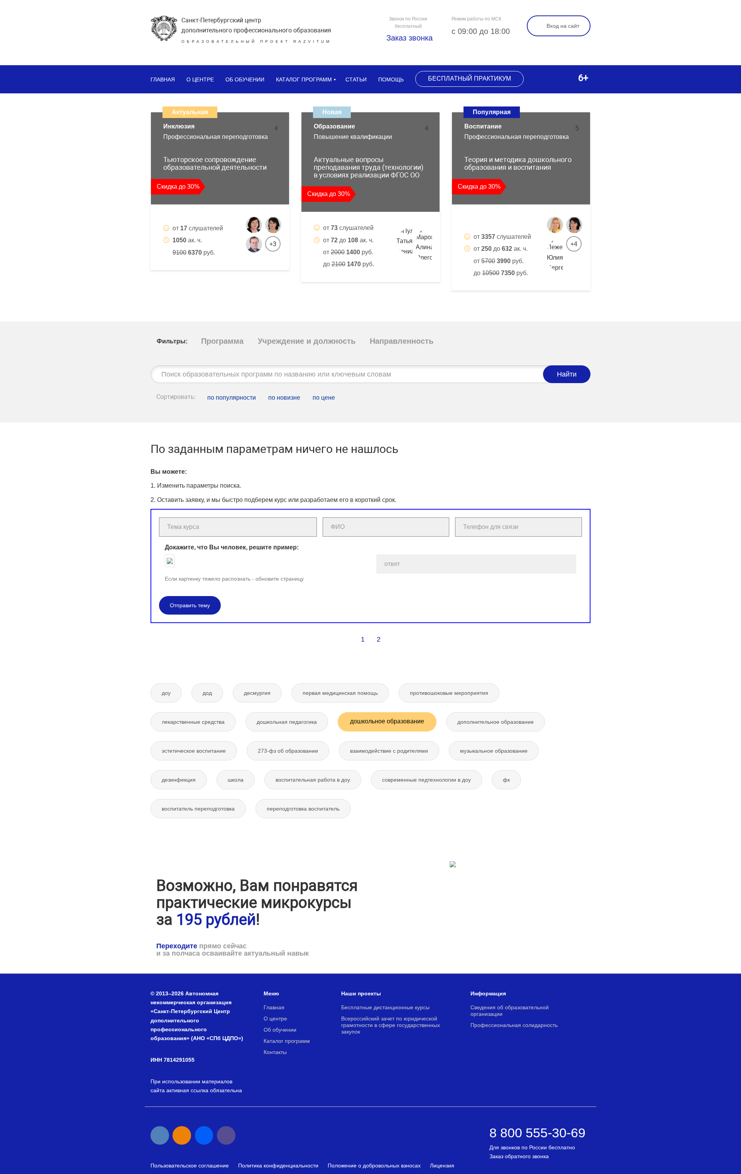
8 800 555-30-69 (537, 1132)
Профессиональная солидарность (514, 1025)
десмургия (257, 693)
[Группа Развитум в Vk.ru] (160, 1135)
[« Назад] (346, 639)
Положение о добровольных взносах (374, 1165)
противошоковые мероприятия (449, 693)
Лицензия (442, 1165)
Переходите (176, 946)
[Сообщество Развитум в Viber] (226, 1135)
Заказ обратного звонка (519, 1156)
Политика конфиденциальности (278, 1165)
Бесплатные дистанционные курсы (385, 1007)
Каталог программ (304, 79)
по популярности (231, 397)
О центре (200, 79)
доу (166, 693)
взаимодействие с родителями (389, 751)
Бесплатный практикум (469, 78)
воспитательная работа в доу (313, 780)
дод (207, 693)
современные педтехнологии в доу (426, 780)
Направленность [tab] (401, 341)
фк (506, 780)
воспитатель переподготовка (198, 809)
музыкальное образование (494, 751)
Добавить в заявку (193, 278)
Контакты (275, 1052)
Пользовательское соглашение (190, 1165)
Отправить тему (190, 605)
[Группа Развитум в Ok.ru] (182, 1135)
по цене (324, 397)
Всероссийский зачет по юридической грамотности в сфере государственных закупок (390, 1025)
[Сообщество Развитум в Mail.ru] (204, 1135)
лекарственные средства (193, 722)
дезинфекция (179, 780)
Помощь (391, 79)
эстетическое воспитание (194, 751)
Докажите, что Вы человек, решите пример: (232, 547)
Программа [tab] (222, 341)
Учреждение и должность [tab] (306, 341)
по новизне (284, 397)
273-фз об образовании (288, 751)
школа (236, 780)
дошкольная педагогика (287, 722)
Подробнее (254, 278)
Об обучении (244, 79)
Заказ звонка (408, 38)
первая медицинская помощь (340, 693)
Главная (163, 79)
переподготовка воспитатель (303, 809)
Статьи (356, 79)
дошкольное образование (387, 721)
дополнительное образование (495, 722)
